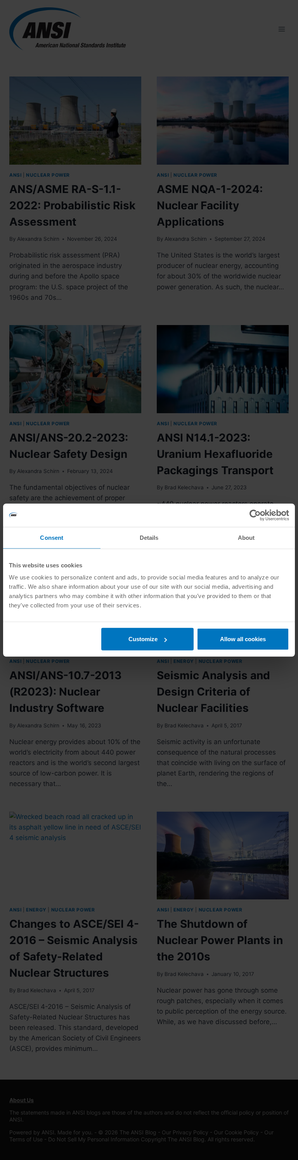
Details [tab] (149, 537)
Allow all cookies (243, 639)
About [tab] (246, 537)
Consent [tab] (51, 537)
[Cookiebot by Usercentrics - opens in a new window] (255, 515)
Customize (143, 639)
